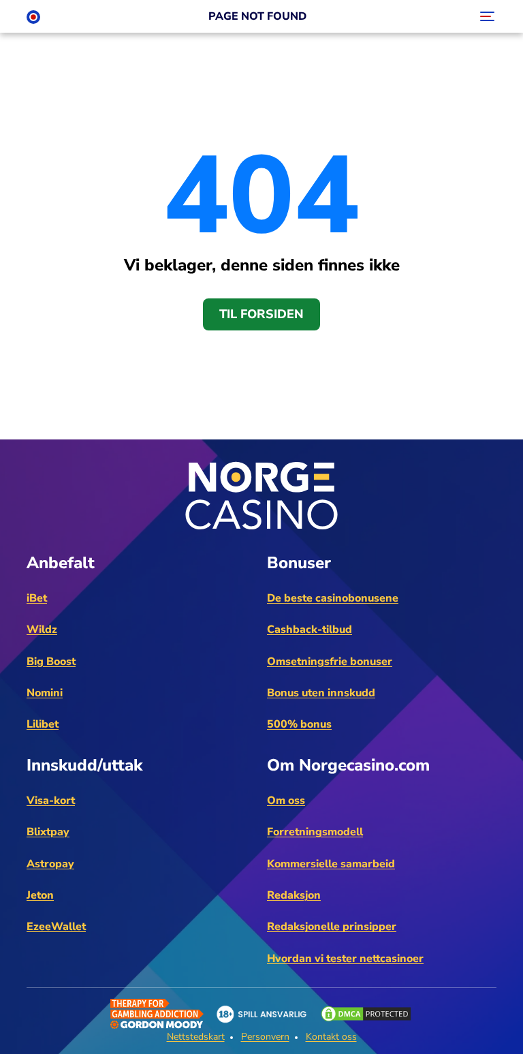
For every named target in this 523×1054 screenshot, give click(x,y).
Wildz (42, 629)
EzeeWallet (56, 926)
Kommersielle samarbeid (331, 863)
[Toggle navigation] (485, 16)
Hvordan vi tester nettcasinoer (345, 958)
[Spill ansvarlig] (261, 1014)
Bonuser (299, 563)
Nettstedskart (196, 1036)
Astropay (50, 863)
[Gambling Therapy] (157, 1014)
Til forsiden (261, 314)
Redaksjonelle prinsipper (331, 926)
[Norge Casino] (33, 16)
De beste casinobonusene (332, 598)
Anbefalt (61, 563)
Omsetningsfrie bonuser (329, 661)
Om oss (286, 800)
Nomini (45, 692)
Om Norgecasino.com (348, 765)
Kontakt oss (331, 1036)
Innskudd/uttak (84, 765)
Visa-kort (51, 800)
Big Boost (51, 661)
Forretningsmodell (315, 831)
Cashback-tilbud (309, 629)
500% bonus (299, 724)
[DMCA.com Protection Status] (366, 1013)
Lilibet (43, 724)
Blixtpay (48, 831)
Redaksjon (294, 895)
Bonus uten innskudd (321, 692)
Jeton (40, 895)
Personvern (265, 1036)
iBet (37, 598)
